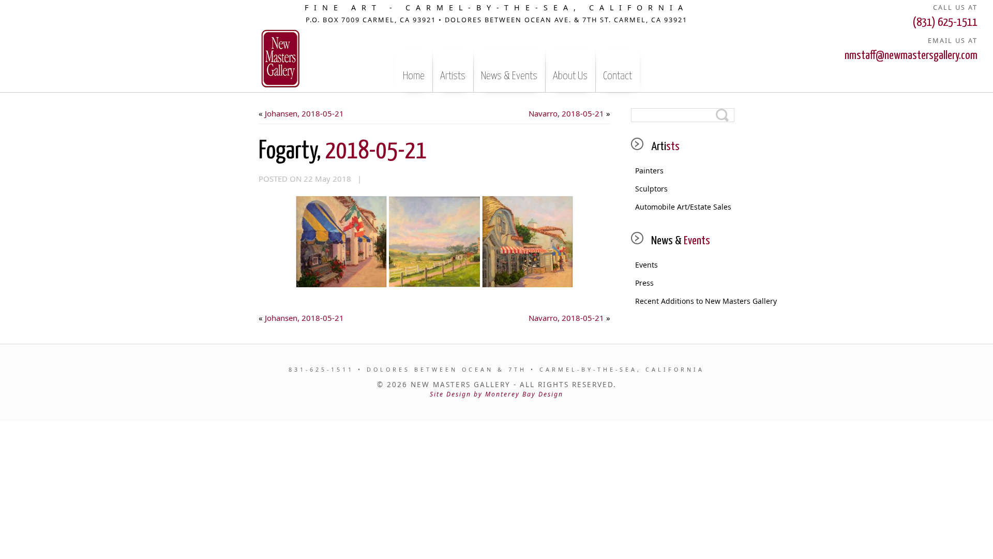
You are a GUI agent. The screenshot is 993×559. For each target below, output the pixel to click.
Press (644, 283)
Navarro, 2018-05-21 (566, 113)
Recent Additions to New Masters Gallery (684, 301)
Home (414, 76)
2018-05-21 (343, 151)
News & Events (509, 76)
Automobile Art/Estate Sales (683, 207)
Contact (617, 76)
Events (646, 265)
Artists (452, 76)
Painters (649, 170)
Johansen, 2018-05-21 (304, 113)
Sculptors (651, 189)
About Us (570, 76)
